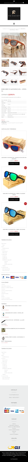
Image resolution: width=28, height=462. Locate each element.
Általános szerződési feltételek (7, 287)
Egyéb (2, 246)
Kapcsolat (3, 292)
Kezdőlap (4, 28)
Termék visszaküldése (5, 298)
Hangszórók (4, 258)
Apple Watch (3, 243)
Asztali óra (4, 255)
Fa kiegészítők (4, 254)
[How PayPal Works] (14, 413)
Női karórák (4, 252)
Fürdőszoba (4, 257)
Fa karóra (3, 249)
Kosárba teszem (14, 163)
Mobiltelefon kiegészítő (6, 259)
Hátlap (5, 262)
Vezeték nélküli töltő (8, 264)
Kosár (2, 295)
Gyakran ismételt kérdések (6, 290)
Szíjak (3, 245)
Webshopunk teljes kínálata (6, 299)
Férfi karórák (4, 251)
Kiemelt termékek (4, 293)
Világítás (4, 265)
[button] (24, 35)
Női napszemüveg (5, 270)
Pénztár (2, 296)
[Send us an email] (14, 1)
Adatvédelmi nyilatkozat (6, 286)
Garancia (3, 289)
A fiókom (3, 284)
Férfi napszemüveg (16, 28)
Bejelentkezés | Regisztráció (9, 2)
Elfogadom (14, 459)
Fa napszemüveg (10, 28)
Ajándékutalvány (5, 248)
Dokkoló (6, 261)
